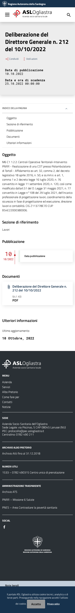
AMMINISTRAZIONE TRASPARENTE (21, 486)
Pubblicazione (15, 130)
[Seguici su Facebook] (4, 526)
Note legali (12, 585)
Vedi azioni (31, 59)
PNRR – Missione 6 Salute (18, 499)
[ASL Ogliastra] (4, 4)
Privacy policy (53, 604)
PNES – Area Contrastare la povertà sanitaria (29, 507)
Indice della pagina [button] (14, 108)
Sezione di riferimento (20, 124)
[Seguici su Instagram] (11, 526)
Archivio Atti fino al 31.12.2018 (21, 453)
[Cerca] (69, 15)
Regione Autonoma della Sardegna (27, 4)
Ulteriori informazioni (19, 143)
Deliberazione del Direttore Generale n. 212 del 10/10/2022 (39, 288)
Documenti (13, 136)
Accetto (36, 604)
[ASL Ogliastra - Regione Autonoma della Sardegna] (21, 364)
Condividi (14, 59)
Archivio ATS (9, 492)
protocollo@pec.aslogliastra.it (26, 431)
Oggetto (12, 118)
